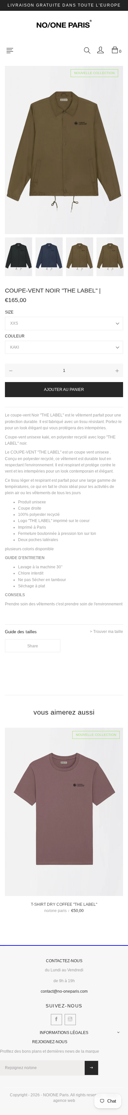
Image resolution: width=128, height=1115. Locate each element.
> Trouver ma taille (106, 632)
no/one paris (55, 910)
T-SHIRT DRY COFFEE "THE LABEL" (64, 904)
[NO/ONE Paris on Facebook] (56, 1019)
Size (9, 312)
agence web (64, 1100)
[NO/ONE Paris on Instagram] (70, 1019)
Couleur (15, 336)
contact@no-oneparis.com (64, 991)
